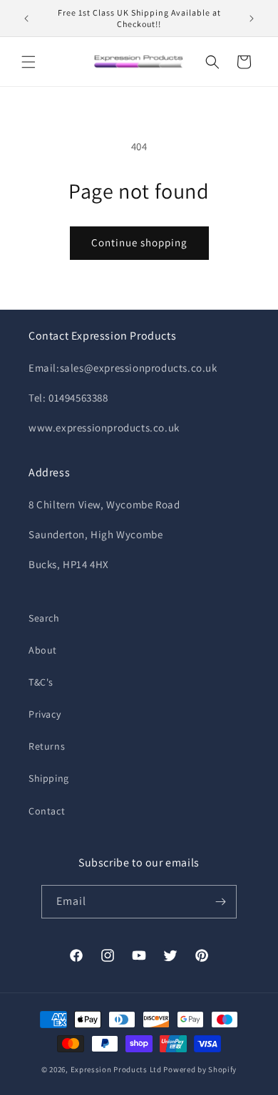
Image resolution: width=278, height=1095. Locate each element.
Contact (47, 811)
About (43, 650)
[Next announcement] (251, 18)
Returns (47, 746)
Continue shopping (139, 242)
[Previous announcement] (26, 18)
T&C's (41, 682)
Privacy (45, 714)
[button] (28, 62)
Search (44, 618)
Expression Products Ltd (116, 1069)
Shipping (49, 778)
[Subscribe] (220, 901)
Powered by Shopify (200, 1069)
